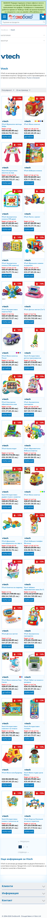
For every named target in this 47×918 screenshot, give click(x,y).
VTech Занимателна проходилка (31, 403)
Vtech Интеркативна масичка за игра (9, 172)
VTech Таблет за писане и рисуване (33, 681)
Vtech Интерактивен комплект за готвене (9, 727)
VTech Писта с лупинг (32, 217)
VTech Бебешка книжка (33, 171)
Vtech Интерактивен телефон (32, 727)
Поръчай (6, 137)
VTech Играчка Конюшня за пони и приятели (33, 820)
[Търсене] (44, 22)
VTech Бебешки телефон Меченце (33, 542)
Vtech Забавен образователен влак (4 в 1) (34, 588)
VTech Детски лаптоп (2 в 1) (34, 309)
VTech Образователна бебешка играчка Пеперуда (32, 449)
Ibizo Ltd (37, 916)
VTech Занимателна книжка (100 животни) (10, 264)
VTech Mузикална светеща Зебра (12, 125)
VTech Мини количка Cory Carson (11, 681)
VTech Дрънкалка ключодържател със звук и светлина (12, 542)
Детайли (29, 137)
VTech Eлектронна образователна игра (9, 403)
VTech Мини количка (32, 124)
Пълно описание (33, 78)
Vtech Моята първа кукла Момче (33, 774)
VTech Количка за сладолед (12, 587)
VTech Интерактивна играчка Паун (10, 310)
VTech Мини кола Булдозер (12, 773)
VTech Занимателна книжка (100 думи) (9, 218)
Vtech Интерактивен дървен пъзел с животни (11, 496)
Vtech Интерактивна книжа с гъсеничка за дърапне (10, 820)
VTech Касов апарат (9, 448)
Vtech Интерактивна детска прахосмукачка (32, 357)
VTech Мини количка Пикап (10, 357)
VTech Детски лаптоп (10, 634)
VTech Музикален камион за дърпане (33, 264)
